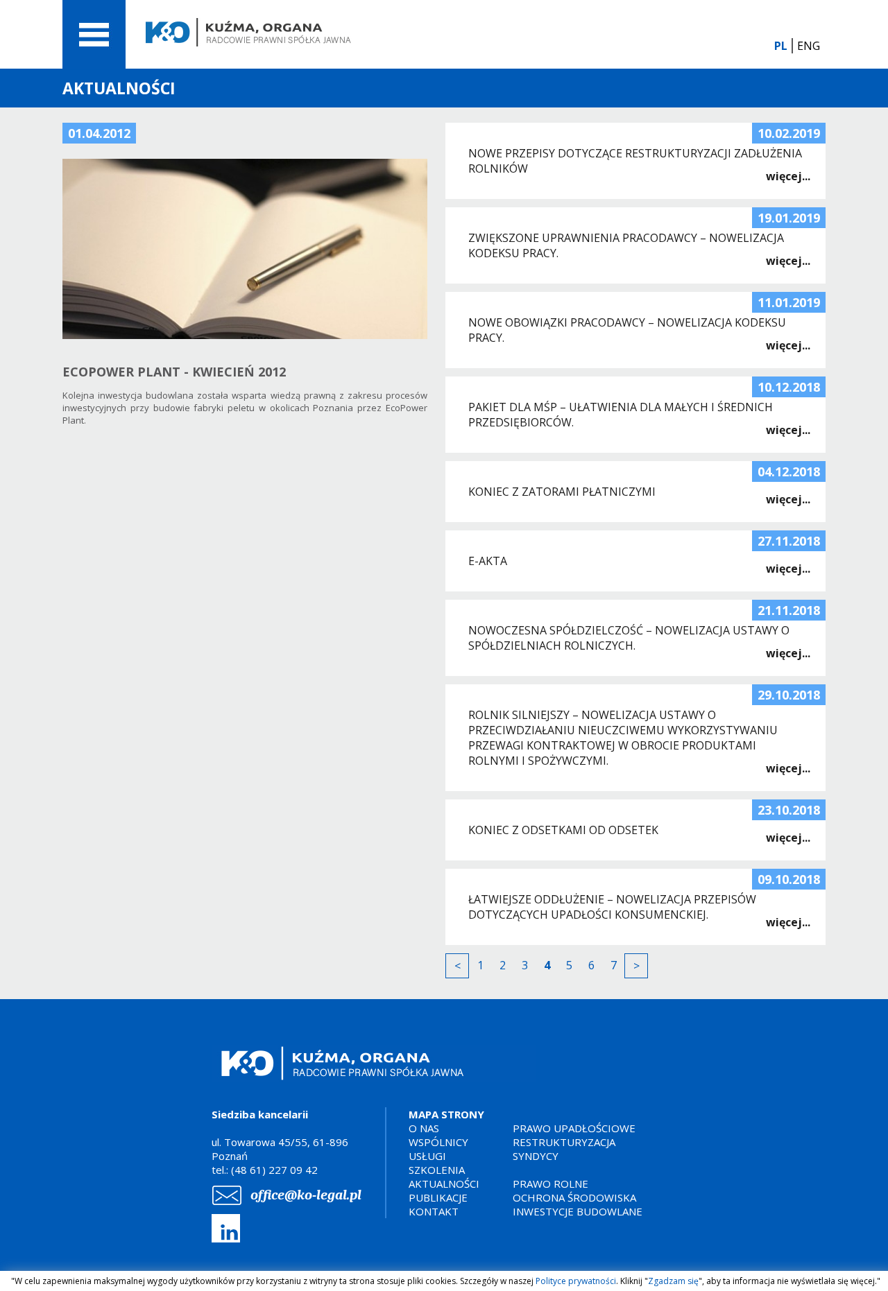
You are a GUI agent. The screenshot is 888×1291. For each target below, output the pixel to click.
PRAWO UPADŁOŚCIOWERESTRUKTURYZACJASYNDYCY (574, 1142)
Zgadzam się (673, 1281)
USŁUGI (427, 1156)
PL (780, 45)
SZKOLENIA (437, 1170)
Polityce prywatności (576, 1281)
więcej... (788, 176)
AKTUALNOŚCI (444, 1183)
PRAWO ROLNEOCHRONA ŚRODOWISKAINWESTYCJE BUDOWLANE (577, 1197)
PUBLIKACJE (438, 1197)
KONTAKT (434, 1211)
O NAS (424, 1128)
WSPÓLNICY (438, 1142)
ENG (808, 45)
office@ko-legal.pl (305, 1195)
